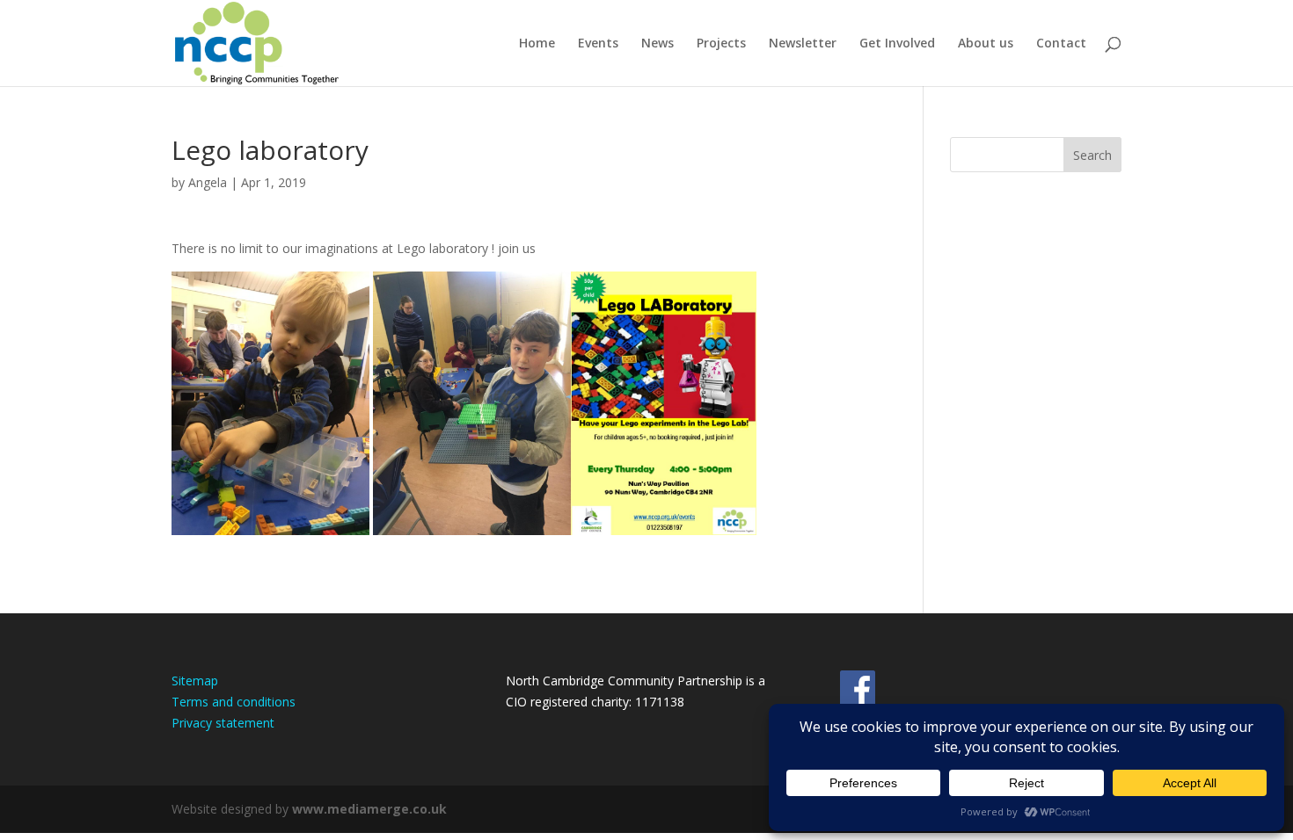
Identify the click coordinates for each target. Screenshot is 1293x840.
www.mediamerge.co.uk (369, 808)
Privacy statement (223, 722)
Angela (207, 182)
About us (985, 44)
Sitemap (195, 680)
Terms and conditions (234, 701)
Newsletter (802, 44)
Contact (1061, 44)
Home (537, 44)
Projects (721, 44)
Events (598, 44)
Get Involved (897, 44)
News (657, 44)
